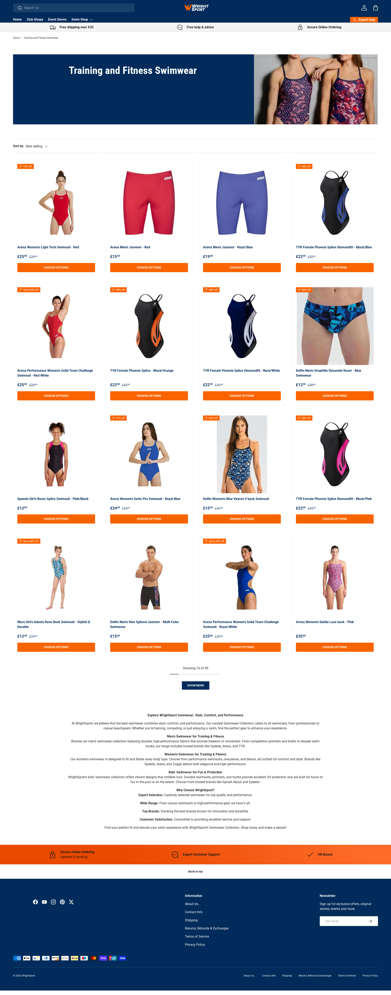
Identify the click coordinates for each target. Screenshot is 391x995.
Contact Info (194, 912)
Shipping (191, 920)
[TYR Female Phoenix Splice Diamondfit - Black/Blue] (335, 203)
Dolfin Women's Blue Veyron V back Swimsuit (236, 499)
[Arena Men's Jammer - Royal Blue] (242, 203)
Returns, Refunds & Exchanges (207, 928)
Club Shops (35, 19)
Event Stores (57, 19)
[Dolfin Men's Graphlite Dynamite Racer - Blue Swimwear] (335, 326)
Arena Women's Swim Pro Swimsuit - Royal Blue (145, 499)
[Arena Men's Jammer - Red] (149, 203)
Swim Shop (79, 19)
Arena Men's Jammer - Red (130, 247)
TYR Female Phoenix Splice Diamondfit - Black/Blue (334, 247)
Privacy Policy (195, 945)
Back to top (195, 871)
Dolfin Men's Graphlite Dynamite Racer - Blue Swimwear (328, 373)
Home (17, 19)
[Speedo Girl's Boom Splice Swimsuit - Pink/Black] (56, 454)
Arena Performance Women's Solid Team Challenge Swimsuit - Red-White (55, 373)
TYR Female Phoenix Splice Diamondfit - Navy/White (241, 371)
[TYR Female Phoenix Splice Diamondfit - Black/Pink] (335, 454)
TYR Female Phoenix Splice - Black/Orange (142, 371)
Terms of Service (197, 936)
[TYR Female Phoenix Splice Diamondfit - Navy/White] (242, 326)
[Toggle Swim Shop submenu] (91, 19)
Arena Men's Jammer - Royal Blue (228, 247)
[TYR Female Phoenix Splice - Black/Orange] (149, 326)
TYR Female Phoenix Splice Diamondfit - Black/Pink (334, 499)
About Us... (192, 904)
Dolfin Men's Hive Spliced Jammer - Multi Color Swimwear (144, 624)
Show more (195, 685)
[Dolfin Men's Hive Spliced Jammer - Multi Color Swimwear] (149, 577)
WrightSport (28, 975)
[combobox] (73, 7)
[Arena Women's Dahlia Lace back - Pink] (335, 577)
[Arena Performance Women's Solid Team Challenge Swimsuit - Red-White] (56, 326)
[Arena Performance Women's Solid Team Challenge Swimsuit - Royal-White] (242, 577)
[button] (375, 7)
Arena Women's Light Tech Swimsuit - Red (48, 247)
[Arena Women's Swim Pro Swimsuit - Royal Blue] (149, 454)
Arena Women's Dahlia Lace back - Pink (325, 622)
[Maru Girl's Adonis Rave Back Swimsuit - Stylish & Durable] (56, 577)
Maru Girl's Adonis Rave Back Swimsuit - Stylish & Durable (53, 624)
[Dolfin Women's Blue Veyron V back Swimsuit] (242, 454)
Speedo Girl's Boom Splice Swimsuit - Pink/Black (53, 499)
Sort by (18, 146)
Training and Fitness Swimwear (41, 37)
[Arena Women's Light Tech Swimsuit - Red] (56, 203)
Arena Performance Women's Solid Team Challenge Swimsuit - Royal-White (241, 624)
